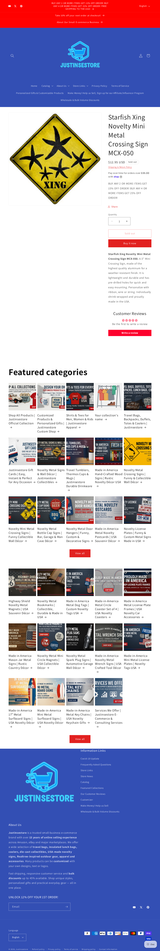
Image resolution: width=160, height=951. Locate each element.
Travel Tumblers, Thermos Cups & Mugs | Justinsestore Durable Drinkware (79, 478)
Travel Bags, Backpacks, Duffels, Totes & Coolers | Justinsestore (137, 421)
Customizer (87, 799)
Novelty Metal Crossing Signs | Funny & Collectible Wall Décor (137, 476)
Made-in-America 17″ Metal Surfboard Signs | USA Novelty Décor (22, 716)
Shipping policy (89, 949)
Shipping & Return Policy (120, 167)
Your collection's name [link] (106, 417)
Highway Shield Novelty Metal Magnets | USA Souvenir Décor (19, 607)
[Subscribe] (66, 907)
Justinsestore (22, 949)
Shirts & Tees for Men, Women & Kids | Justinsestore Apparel (79, 421)
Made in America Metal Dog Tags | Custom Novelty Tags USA (77, 607)
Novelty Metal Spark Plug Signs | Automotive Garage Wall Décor (79, 662)
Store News (87, 776)
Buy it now (129, 243)
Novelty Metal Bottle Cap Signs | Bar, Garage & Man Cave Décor (50, 535)
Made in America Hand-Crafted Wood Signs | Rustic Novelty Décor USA (108, 476)
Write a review (130, 332)
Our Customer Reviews (93, 793)
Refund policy (38, 949)
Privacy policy (54, 949)
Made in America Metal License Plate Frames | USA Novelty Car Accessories (137, 609)
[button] (12, 55)
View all (80, 553)
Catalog (85, 782)
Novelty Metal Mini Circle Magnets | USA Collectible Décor (50, 662)
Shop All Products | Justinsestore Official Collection (22, 419)
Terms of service (71, 949)
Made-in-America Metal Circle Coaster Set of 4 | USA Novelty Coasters (107, 609)
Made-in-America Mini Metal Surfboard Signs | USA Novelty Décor (50, 716)
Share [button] (114, 206)
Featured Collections (92, 787)
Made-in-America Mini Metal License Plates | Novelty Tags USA (137, 662)
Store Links (87, 770)
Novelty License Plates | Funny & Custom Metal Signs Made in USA (137, 535)
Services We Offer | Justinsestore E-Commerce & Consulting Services (108, 716)
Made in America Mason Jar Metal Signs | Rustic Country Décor (20, 662)
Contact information (108, 949)
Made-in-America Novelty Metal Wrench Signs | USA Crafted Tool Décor (108, 662)
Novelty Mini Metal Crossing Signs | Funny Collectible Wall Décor (21, 535)
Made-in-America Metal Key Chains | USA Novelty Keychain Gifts (78, 716)
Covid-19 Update (90, 758)
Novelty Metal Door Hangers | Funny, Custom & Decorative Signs (79, 535)
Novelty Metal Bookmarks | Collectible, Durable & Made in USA (50, 609)
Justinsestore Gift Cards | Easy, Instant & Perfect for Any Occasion (21, 476)
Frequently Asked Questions (96, 764)
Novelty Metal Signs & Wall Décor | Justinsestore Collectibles (51, 476)
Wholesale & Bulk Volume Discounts (100, 811)
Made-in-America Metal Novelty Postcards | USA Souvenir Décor (107, 535)
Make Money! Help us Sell (94, 805)
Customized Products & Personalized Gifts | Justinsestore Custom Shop (50, 423)
